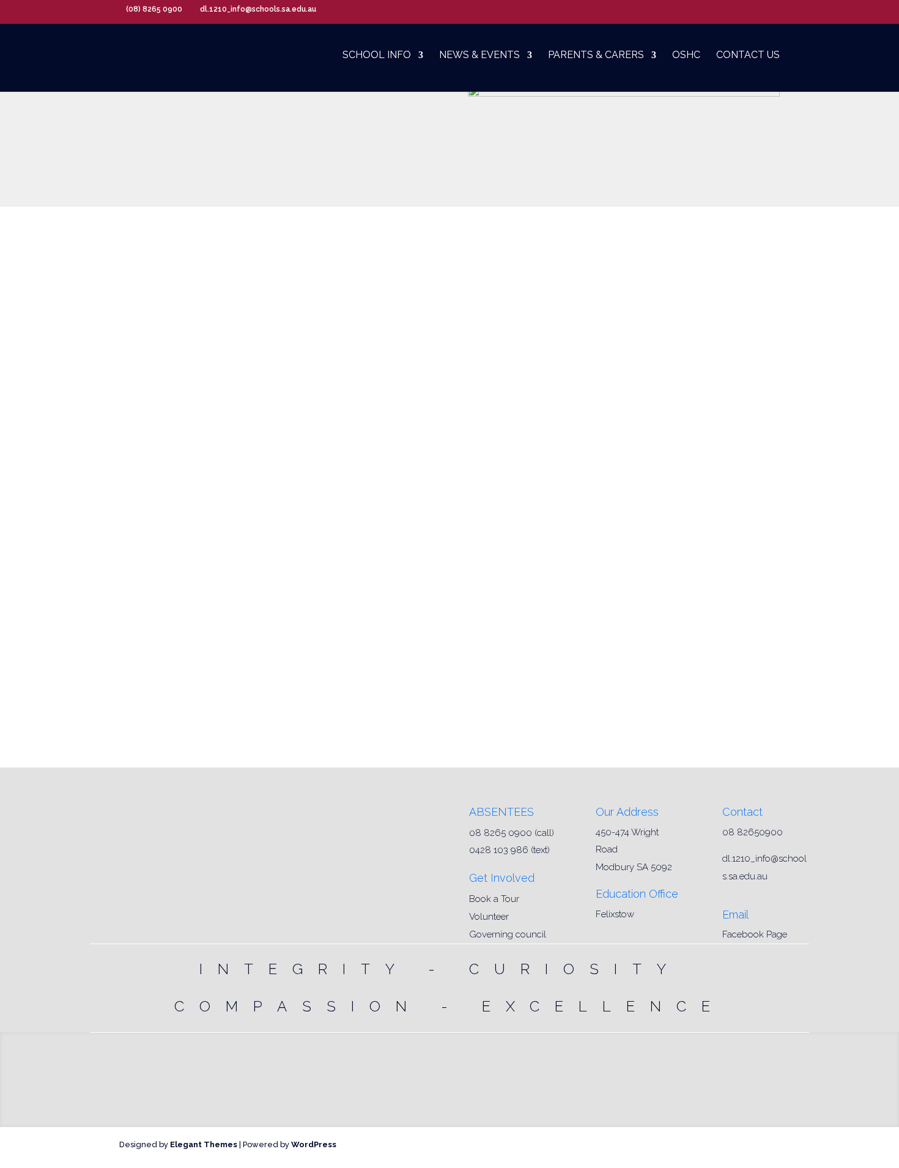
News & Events (479, 56)
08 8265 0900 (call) (511, 832)
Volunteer (489, 916)
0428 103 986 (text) (509, 850)
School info (376, 56)
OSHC (686, 56)
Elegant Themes (203, 1144)
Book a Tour (494, 898)
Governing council (507, 934)
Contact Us (748, 56)
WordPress (313, 1144)
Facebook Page (754, 934)
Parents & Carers (596, 56)
